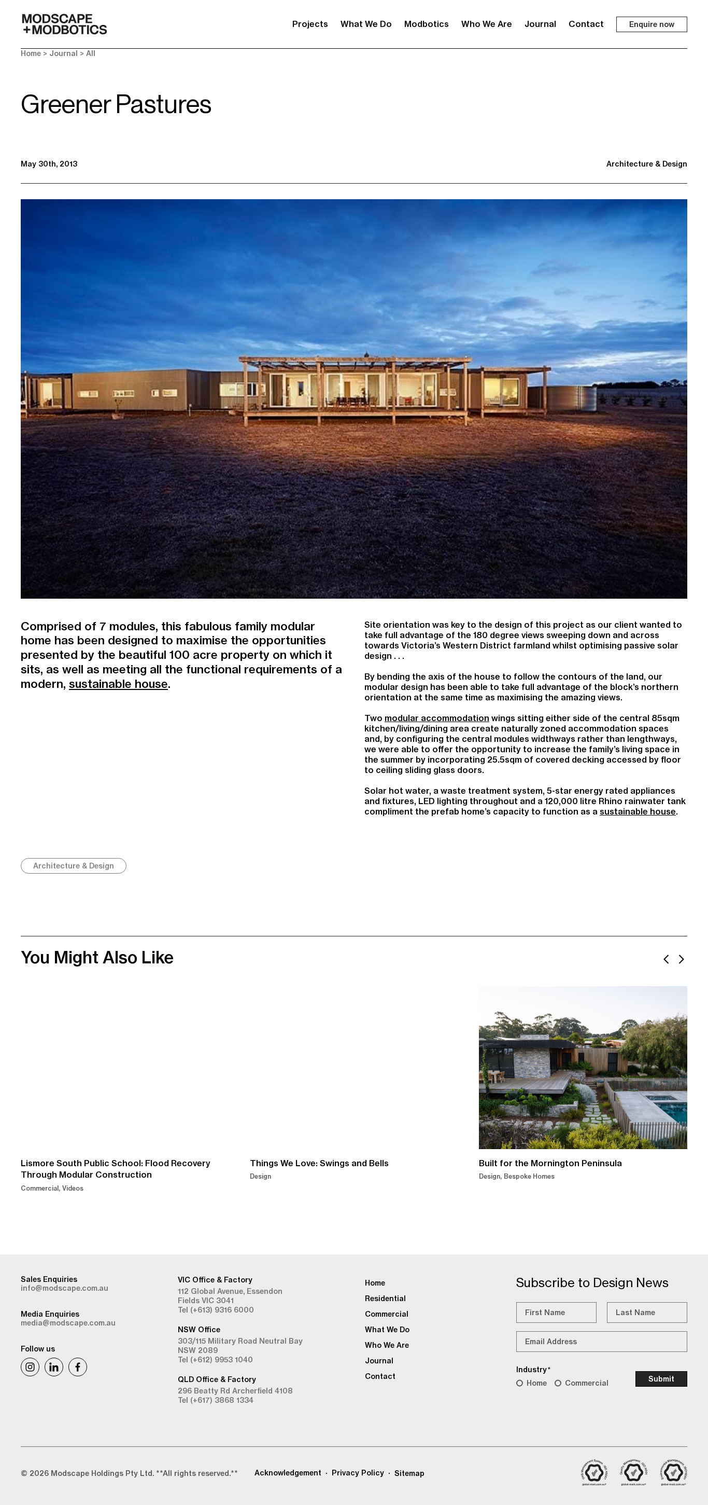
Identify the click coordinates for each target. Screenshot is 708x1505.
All (90, 53)
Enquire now (651, 24)
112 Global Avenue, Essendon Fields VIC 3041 (230, 1296)
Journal (540, 24)
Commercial (586, 1383)
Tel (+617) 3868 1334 (215, 1400)
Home (31, 53)
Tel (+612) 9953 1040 (215, 1359)
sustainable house (118, 683)
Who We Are (486, 24)
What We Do (366, 24)
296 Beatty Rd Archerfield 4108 (235, 1391)
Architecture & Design (646, 164)
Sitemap (409, 1473)
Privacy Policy (358, 1473)
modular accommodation (437, 718)
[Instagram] (30, 1367)
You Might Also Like (97, 957)
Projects (310, 24)
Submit (661, 1379)
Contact (586, 24)
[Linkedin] (54, 1367)
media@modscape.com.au (68, 1323)
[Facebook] (77, 1367)
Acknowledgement (287, 1473)
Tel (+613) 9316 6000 (216, 1310)
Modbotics (426, 24)
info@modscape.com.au (64, 1288)
